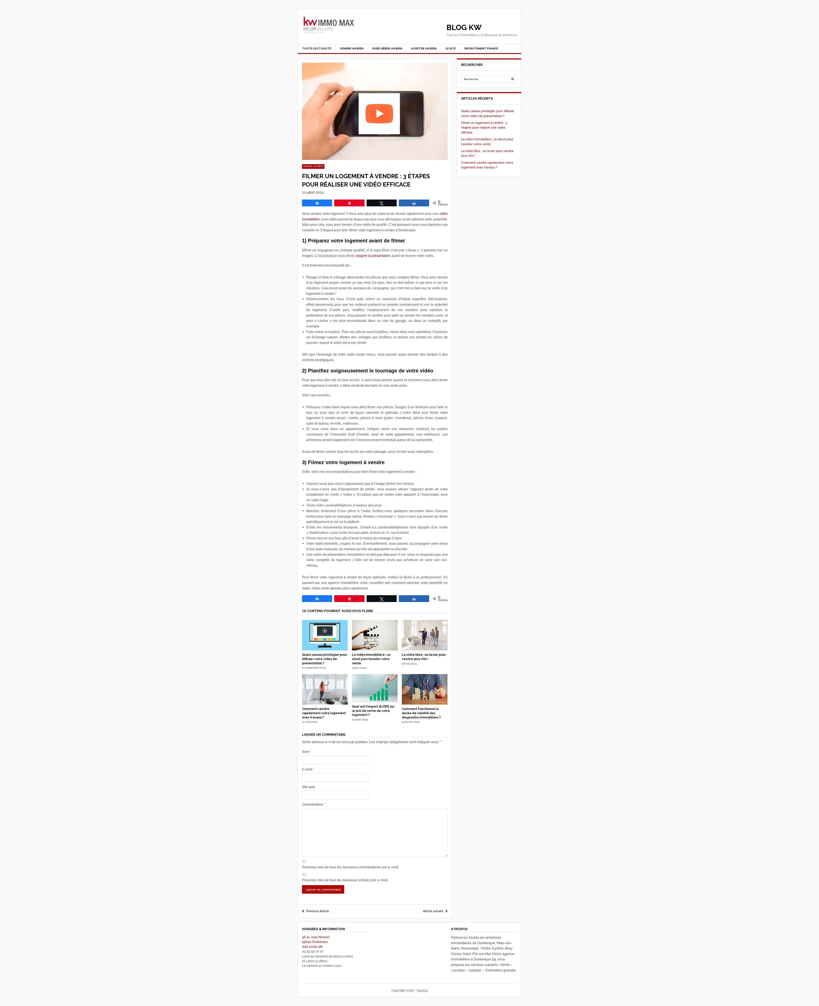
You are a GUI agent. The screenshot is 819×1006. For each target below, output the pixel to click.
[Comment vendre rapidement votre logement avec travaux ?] (325, 703)
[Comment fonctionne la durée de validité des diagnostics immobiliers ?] (424, 703)
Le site (450, 48)
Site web (308, 787)
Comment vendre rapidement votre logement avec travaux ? (324, 713)
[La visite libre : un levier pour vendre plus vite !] (424, 649)
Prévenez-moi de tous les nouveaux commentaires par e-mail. (350, 867)
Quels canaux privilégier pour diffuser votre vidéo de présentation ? (324, 659)
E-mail (308, 769)
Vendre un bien (351, 48)
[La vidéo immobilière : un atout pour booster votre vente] (375, 649)
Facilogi (422, 990)
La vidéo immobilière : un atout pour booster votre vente (371, 659)
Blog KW (464, 27)
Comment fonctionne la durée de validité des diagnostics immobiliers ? (421, 713)
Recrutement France (481, 48)
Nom (306, 752)
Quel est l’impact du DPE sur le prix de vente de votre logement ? (373, 711)
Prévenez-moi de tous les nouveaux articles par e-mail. (345, 880)
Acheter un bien (424, 48)
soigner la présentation (373, 256)
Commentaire (313, 804)
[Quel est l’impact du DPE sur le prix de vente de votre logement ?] (375, 701)
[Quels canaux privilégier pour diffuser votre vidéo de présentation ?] (325, 649)
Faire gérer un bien (387, 48)
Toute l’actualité (316, 48)
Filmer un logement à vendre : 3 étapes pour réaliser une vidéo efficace (484, 127)
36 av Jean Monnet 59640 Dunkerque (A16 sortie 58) (316, 941)
